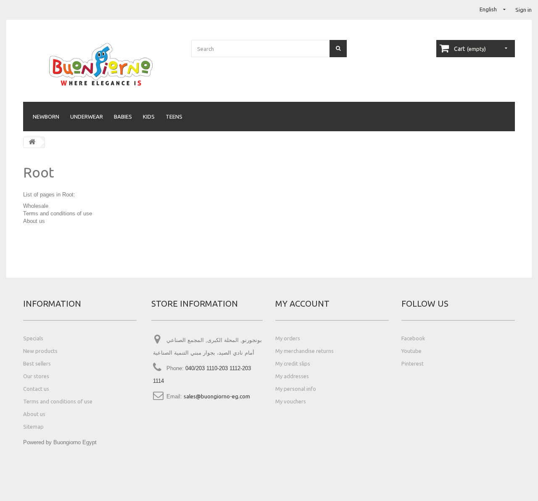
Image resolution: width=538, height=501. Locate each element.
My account (302, 303)
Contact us (36, 389)
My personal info (295, 389)
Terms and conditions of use (57, 213)
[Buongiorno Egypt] (101, 64)
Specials (33, 338)
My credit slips (292, 363)
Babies (123, 116)
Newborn (46, 116)
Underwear (86, 116)
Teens (174, 116)
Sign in (523, 10)
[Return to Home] (32, 142)
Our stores (36, 376)
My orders (287, 338)
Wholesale (35, 206)
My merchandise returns (304, 351)
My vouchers (290, 401)
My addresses (292, 376)
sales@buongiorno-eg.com (217, 396)
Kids (149, 116)
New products (40, 351)
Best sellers (37, 363)
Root (38, 172)
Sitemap (33, 426)
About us (34, 221)
